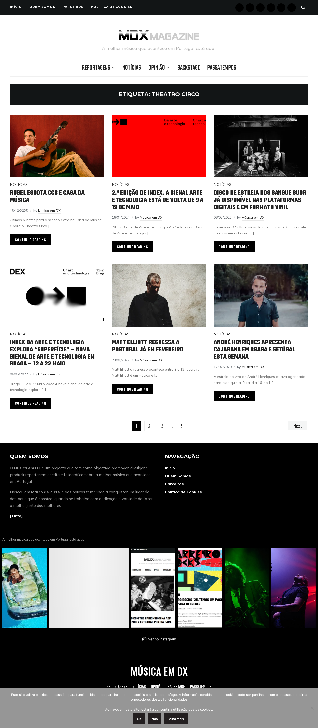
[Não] (311, 708)
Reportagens (96, 68)
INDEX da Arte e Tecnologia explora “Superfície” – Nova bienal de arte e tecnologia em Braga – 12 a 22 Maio (52, 353)
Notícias (131, 68)
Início (16, 7)
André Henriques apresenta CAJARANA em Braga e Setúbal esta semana (254, 349)
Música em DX (49, 210)
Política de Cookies (111, 7)
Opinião (156, 68)
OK (139, 719)
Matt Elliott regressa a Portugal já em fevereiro (147, 346)
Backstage (188, 68)
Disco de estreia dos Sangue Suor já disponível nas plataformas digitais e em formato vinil (260, 200)
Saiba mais (176, 719)
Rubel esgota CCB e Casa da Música (47, 196)
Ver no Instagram (162, 639)
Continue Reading (30, 239)
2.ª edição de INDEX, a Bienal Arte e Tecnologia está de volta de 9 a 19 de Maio (157, 200)
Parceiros (73, 7)
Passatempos (221, 68)
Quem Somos (42, 7)
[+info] (16, 515)
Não (155, 719)
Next (297, 425)
